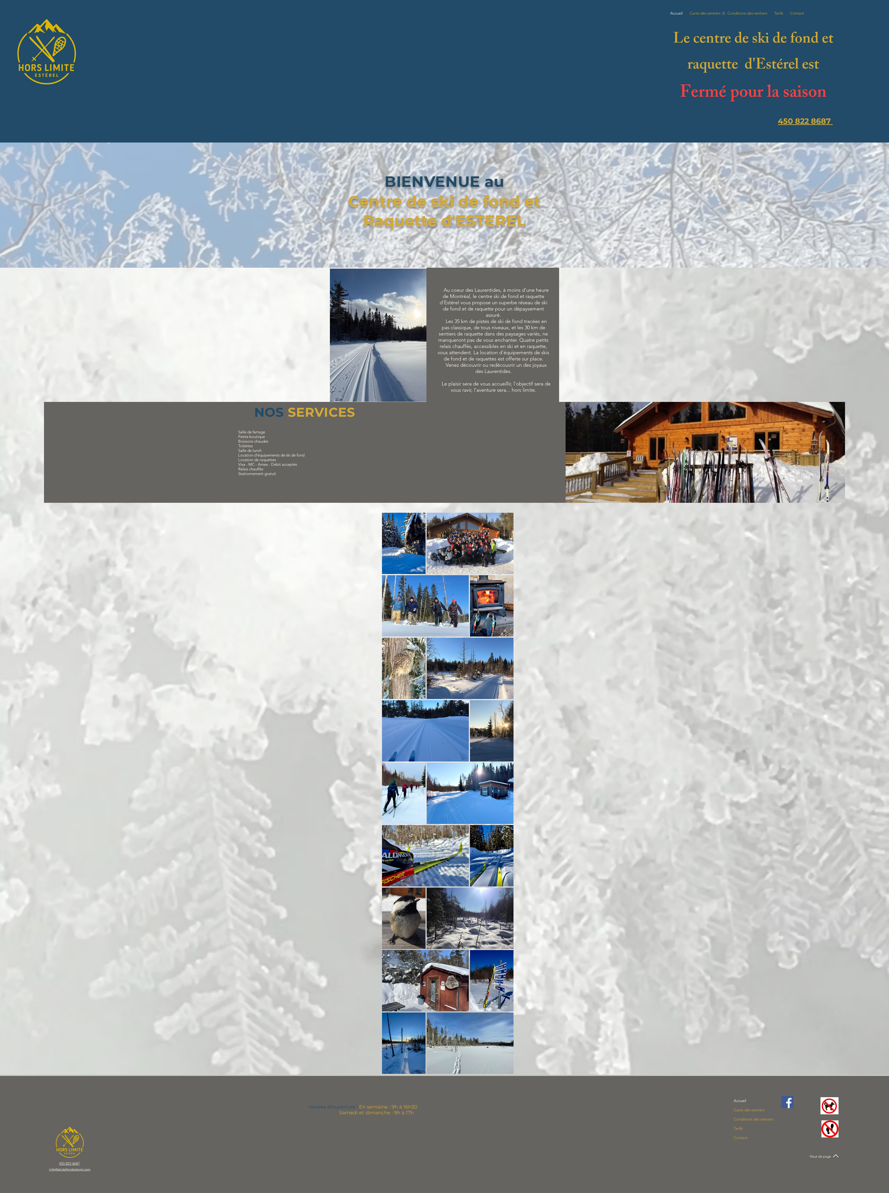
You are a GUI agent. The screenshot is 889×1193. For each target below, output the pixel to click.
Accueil (740, 1100)
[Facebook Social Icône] (787, 1102)
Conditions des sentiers (753, 1119)
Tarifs (738, 1128)
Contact (741, 1137)
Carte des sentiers (749, 1110)
